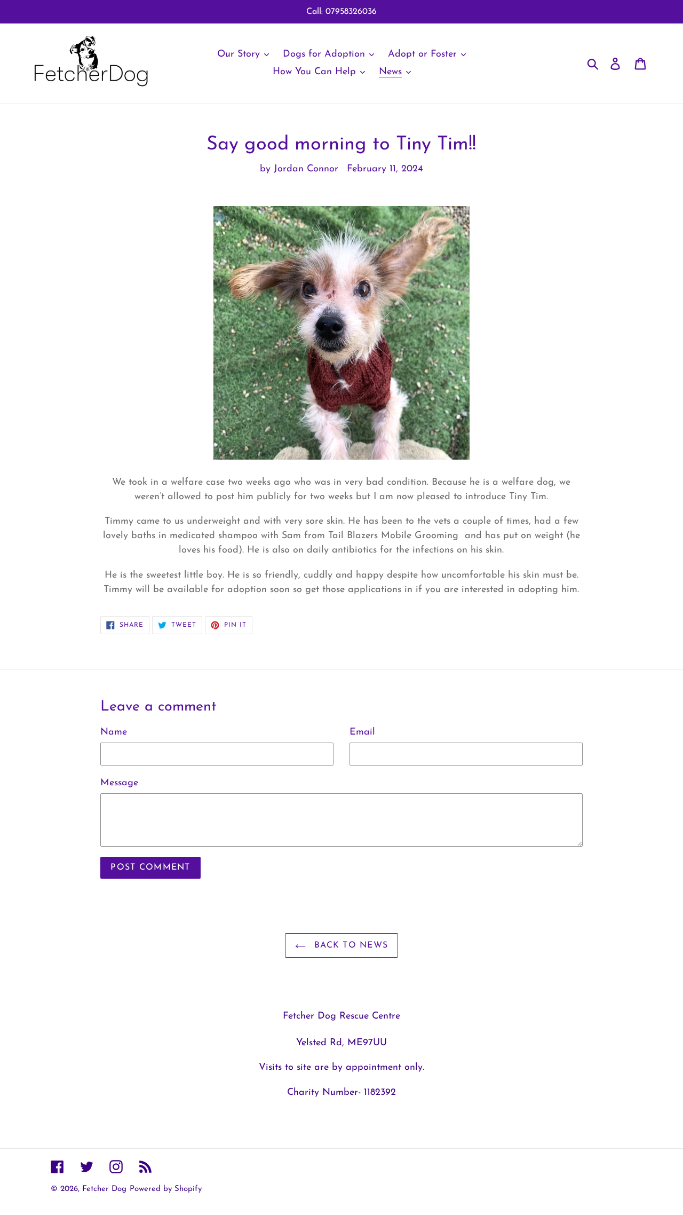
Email (362, 732)
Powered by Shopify (166, 1189)
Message (119, 783)
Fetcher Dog (104, 1189)
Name (113, 732)
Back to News (349, 945)
